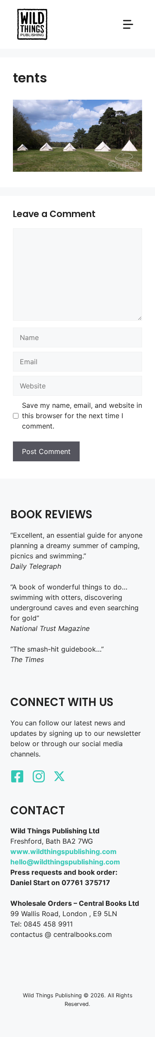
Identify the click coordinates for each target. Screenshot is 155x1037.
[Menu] (128, 24)
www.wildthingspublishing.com (63, 851)
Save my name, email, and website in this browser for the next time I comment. (82, 415)
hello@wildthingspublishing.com (65, 861)
